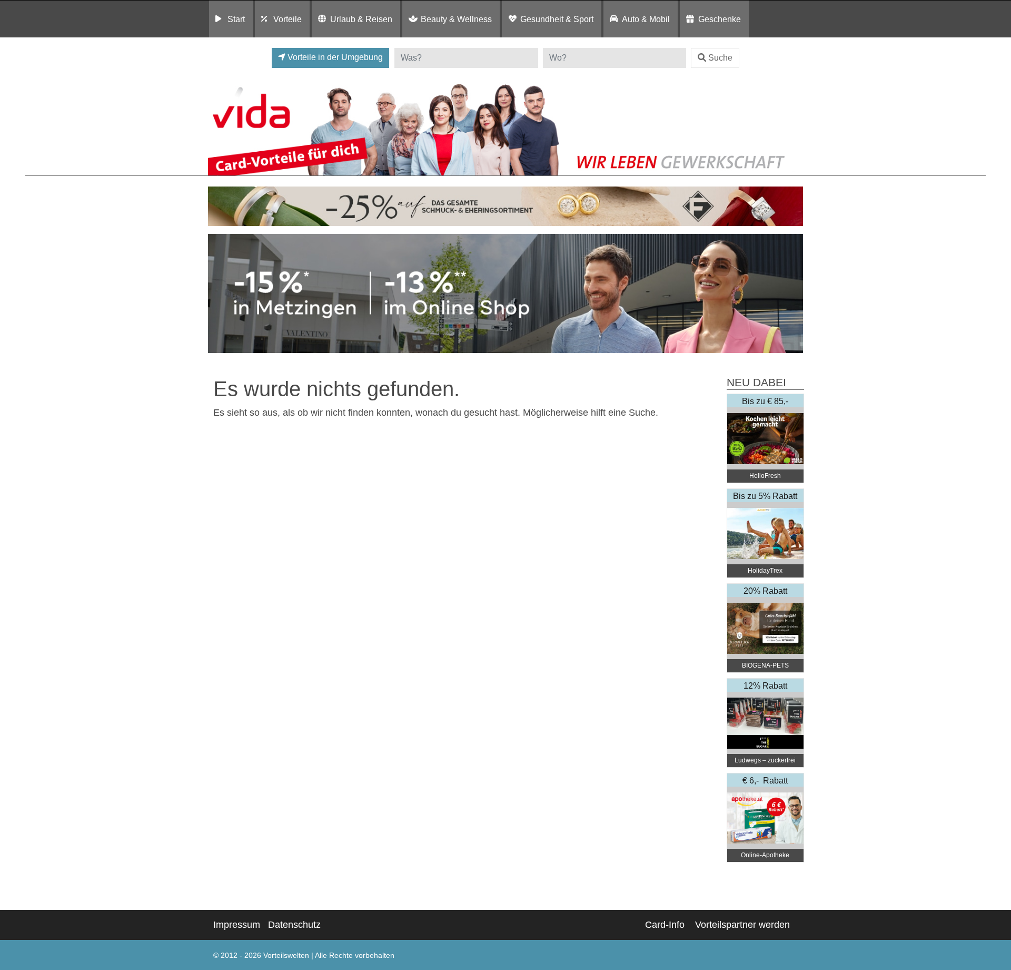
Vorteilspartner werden (742, 924)
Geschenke (719, 19)
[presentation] (218, 294)
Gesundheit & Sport (556, 19)
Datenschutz (294, 924)
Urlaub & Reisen (361, 19)
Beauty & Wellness (456, 19)
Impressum (236, 924)
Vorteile (287, 19)
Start (236, 19)
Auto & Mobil (646, 19)
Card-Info (665, 924)
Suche (720, 57)
